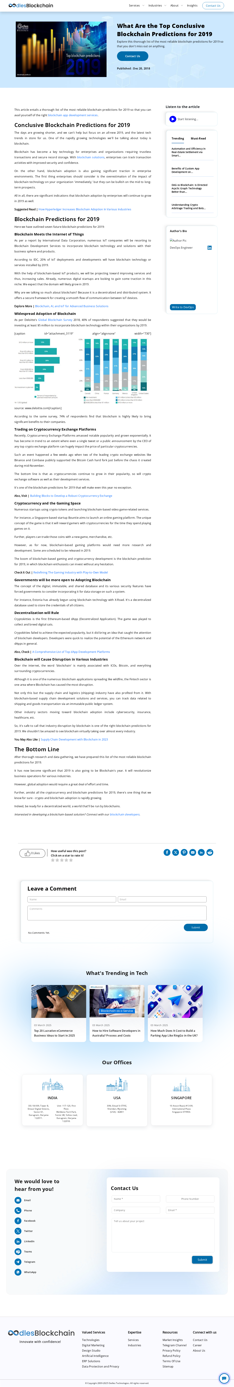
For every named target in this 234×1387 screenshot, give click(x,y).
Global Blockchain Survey (55, 320)
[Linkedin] (201, 851)
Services (135, 5)
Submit (202, 1260)
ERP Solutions (91, 1361)
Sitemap (168, 1366)
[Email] (192, 851)
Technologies (91, 1340)
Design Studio (91, 1350)
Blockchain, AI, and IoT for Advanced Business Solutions (71, 306)
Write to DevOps (183, 307)
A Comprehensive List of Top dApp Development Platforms (71, 652)
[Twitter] (175, 851)
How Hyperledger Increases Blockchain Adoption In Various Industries (85, 209)
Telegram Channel (175, 1345)
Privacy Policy (172, 1350)
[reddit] (209, 851)
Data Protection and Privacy (100, 1366)
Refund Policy (172, 1356)
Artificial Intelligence (95, 1356)
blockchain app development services (73, 115)
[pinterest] (184, 851)
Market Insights (173, 1340)
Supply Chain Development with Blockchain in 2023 (74, 739)
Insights (192, 5)
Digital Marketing (93, 1345)
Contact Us (213, 6)
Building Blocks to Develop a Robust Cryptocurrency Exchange (71, 496)
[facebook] (167, 851)
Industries (156, 5)
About (174, 5)
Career (197, 1345)
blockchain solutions (91, 157)
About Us (199, 1350)
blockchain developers (124, 814)
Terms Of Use (171, 1361)
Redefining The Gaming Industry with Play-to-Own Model (70, 572)
